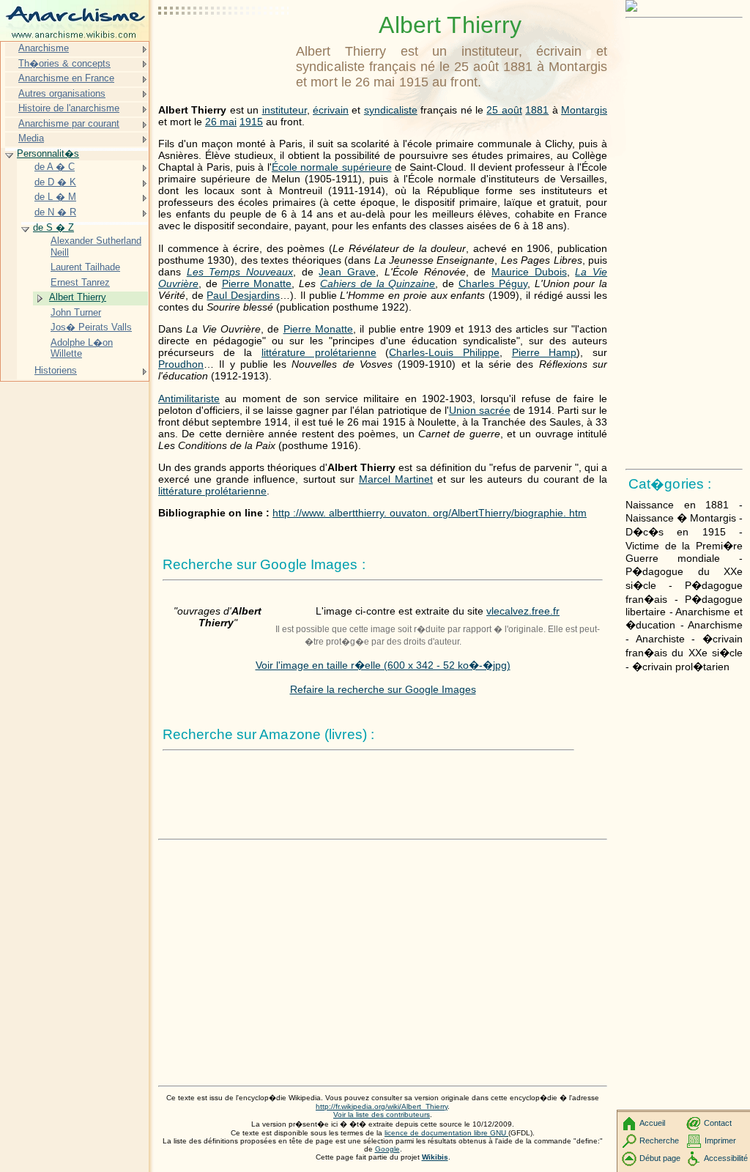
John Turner (76, 312)
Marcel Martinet (396, 479)
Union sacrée (479, 410)
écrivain (331, 110)
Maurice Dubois (529, 272)
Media (31, 138)
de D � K (55, 182)
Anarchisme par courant (68, 123)
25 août (503, 110)
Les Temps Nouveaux (240, 272)
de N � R (55, 212)
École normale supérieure (332, 167)
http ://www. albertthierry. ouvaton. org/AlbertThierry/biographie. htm (429, 513)
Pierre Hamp (544, 352)
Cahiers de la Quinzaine (377, 283)
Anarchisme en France (66, 78)
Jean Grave (347, 272)
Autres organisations (61, 93)
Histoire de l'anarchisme (68, 108)
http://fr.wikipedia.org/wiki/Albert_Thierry (382, 1106)
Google (387, 1149)
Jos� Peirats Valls (91, 327)
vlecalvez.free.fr (523, 611)
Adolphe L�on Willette (82, 348)
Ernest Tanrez (80, 282)
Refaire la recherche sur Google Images (383, 689)
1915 (251, 121)
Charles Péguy (492, 283)
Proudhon (181, 364)
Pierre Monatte (257, 283)
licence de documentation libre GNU (446, 1133)
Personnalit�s (48, 153)
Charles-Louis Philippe (444, 352)
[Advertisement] (224, 48)
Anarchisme (43, 47)
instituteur (284, 110)
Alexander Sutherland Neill (96, 246)
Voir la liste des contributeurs (381, 1114)
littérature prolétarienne (318, 352)
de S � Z (53, 227)
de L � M (55, 196)
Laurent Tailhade (85, 267)
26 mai (221, 121)
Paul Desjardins (243, 295)
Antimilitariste (189, 398)
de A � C (54, 166)
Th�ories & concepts (64, 63)
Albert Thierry (77, 297)
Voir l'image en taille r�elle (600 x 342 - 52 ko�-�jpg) (383, 665)
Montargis (584, 110)
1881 (537, 110)
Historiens (55, 370)
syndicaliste (390, 110)
